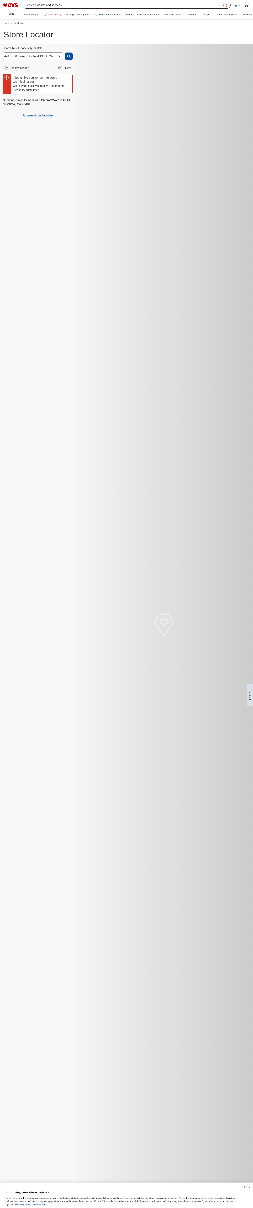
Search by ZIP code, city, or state (23, 48)
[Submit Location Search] (69, 56)
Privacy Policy (24, 1204)
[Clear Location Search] (59, 56)
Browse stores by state (38, 115)
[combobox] (33, 56)
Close (247, 1187)
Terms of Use (41, 1204)
